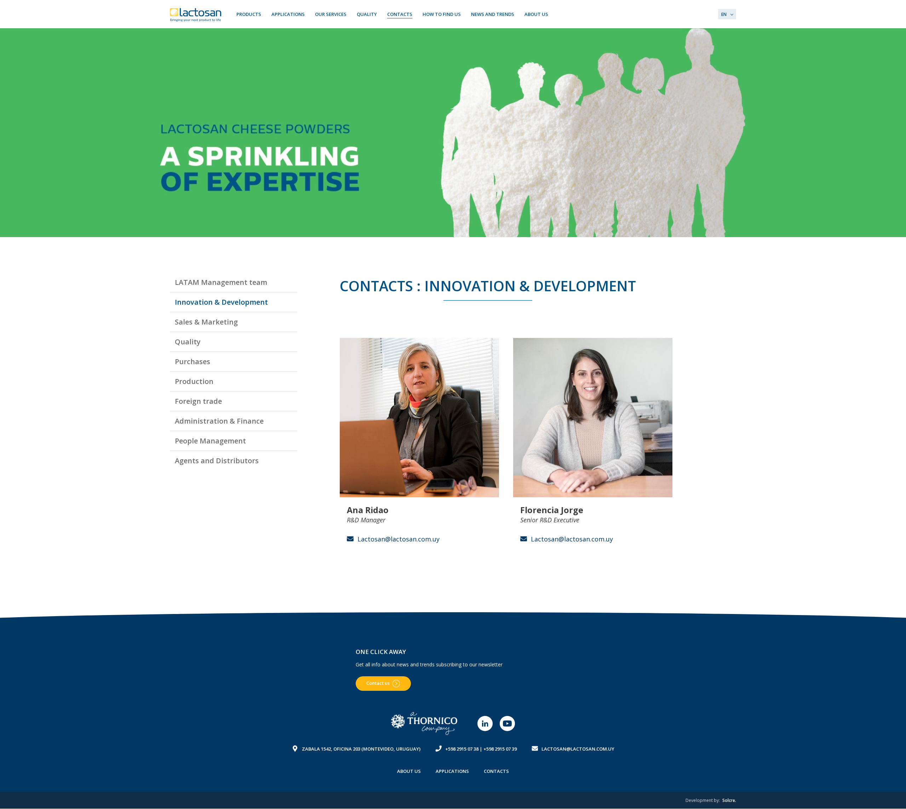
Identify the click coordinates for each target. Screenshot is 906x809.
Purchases (192, 361)
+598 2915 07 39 (500, 749)
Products (248, 14)
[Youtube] (507, 723)
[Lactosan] (196, 15)
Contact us (378, 683)
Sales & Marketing (206, 322)
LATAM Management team (221, 282)
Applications (288, 14)
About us (409, 771)
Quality (367, 14)
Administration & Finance (219, 421)
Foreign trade (198, 401)
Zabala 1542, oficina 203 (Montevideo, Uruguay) (361, 749)
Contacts (399, 14)
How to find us (442, 14)
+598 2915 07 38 (461, 749)
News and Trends (492, 14)
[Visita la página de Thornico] (424, 723)
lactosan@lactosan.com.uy (577, 749)
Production (194, 381)
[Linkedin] (485, 723)
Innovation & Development (221, 302)
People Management (210, 441)
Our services (330, 14)
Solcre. (729, 800)
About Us (536, 14)
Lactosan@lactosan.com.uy (398, 539)
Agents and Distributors (217, 460)
